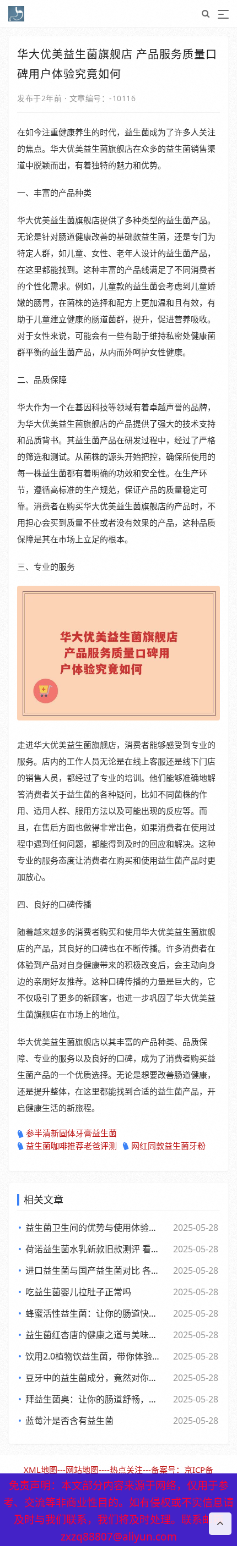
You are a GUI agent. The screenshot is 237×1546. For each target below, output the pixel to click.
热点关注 (126, 1469)
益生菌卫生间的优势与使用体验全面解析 (94, 1228)
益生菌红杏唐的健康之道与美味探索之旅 (94, 1335)
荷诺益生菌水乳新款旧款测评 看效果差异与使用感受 (94, 1249)
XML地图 (40, 1469)
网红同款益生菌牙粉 (168, 1145)
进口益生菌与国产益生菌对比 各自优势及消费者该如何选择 (94, 1270)
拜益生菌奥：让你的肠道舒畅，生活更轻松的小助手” (94, 1399)
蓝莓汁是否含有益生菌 (69, 1421)
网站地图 (82, 1469)
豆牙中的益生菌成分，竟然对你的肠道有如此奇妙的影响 (94, 1378)
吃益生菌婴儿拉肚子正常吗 (78, 1292)
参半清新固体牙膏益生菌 (71, 1132)
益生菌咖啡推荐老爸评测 (71, 1145)
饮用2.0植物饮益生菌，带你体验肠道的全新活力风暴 (94, 1356)
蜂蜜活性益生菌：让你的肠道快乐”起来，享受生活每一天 (94, 1313)
